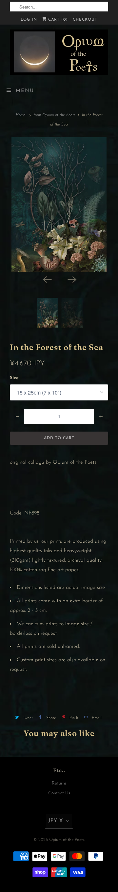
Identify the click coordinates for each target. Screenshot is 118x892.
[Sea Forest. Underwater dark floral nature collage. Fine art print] (59, 204)
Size (14, 378)
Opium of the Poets (66, 840)
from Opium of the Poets (54, 115)
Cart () (57, 20)
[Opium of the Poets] (59, 52)
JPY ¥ (56, 820)
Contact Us (59, 793)
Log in (29, 20)
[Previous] (46, 279)
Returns (59, 783)
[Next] (71, 279)
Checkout (85, 20)
